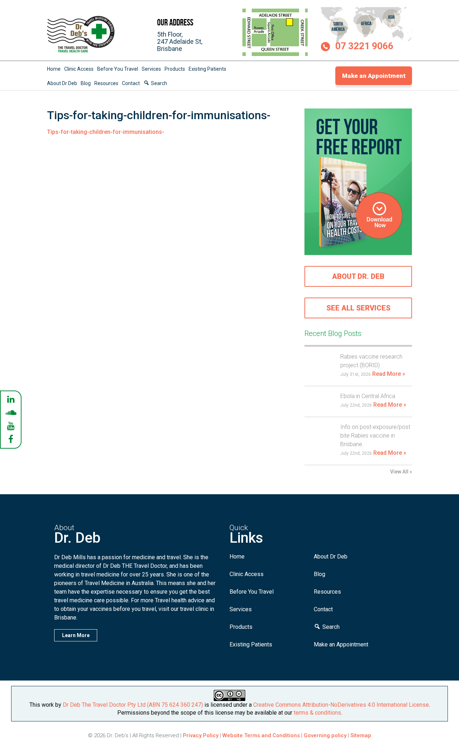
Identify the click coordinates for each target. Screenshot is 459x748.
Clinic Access (79, 69)
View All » (401, 471)
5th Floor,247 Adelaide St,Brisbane (179, 41)
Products (175, 69)
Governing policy (326, 735)
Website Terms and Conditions (261, 735)
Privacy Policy (200, 735)
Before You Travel (117, 69)
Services (151, 69)
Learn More (76, 635)
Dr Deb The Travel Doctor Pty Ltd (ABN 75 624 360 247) (133, 704)
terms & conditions (317, 712)
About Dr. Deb (358, 276)
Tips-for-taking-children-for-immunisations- (105, 131)
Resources (106, 83)
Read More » (388, 373)
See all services (358, 308)
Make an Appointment (374, 75)
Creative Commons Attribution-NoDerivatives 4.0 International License (341, 704)
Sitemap (360, 735)
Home (54, 69)
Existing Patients (207, 69)
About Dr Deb (62, 83)
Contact (131, 83)
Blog (86, 83)
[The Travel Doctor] (81, 52)
